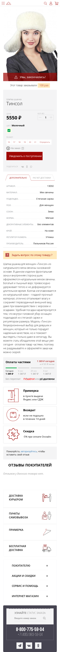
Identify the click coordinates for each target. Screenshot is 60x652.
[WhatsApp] (31, 166)
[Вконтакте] (22, 166)
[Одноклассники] (27, 166)
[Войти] (50, 3)
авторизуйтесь (29, 451)
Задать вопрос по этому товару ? (32, 255)
